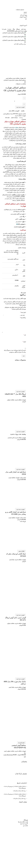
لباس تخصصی (11, 437)
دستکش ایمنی (9, 78)
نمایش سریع (20, 388)
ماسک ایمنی (11, 687)
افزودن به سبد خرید (20, 107)
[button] (20, 391)
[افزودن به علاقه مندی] (16, 388)
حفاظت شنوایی (10, 399)
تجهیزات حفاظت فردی (18, 78)
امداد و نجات (23, 477)
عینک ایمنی (11, 559)
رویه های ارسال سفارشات (19, 790)
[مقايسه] (24, 388)
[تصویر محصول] (14, 598)
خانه (25, 78)
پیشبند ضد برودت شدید (18, 434)
